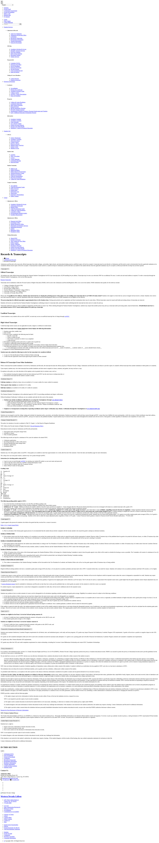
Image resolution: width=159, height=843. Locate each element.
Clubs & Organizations (17, 176)
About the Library (15, 141)
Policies (6, 826)
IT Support (7, 16)
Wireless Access (15, 148)
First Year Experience (16, 177)
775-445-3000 (7, 803)
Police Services (15, 188)
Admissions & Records (17, 206)
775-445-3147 (15, 779)
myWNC (13, 154)
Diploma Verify (8, 767)
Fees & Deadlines (15, 66)
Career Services (15, 78)
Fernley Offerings (15, 244)
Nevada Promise (15, 69)
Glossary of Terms (9, 814)
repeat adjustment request (8, 584)
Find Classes (7, 21)
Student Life (7, 131)
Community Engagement (10, 10)
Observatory (14, 193)
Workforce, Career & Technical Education (22, 128)
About (5, 197)
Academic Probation (6, 565)
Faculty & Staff (8, 833)
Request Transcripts (6, 280)
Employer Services (15, 80)
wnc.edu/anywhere (57, 400)
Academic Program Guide (17, 91)
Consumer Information (10, 838)
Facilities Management (16, 214)
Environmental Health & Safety (19, 213)
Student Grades (5, 449)
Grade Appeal (4, 519)
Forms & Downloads (16, 42)
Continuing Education (16, 103)
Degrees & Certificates (16, 90)
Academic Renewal (6, 590)
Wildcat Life (14, 168)
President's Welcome (16, 245)
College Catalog (15, 93)
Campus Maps (8, 817)
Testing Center (14, 147)
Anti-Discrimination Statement (12, 829)
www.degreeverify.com (93, 408)
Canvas (12, 157)
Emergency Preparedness (17, 194)
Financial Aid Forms (16, 67)
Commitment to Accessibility (11, 811)
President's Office (15, 231)
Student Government (16, 174)
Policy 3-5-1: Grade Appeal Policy (10, 525)
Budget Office (14, 207)
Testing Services (15, 56)
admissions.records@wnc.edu (10, 778)
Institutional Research (16, 227)
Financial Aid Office (16, 64)
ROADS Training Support (17, 109)
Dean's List (4, 611)
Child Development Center (18, 187)
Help (5, 822)
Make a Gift (7, 13)
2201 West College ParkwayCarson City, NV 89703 (11, 800)
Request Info (7, 15)
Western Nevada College (11, 796)
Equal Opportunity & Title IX (11, 827)
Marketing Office (15, 230)
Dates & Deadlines (15, 95)
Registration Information (17, 39)
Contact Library (15, 142)
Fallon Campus (15, 196)
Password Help (15, 162)
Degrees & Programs (9, 81)
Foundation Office (15, 222)
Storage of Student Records (8, 420)
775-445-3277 (6, 779)
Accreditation (14, 88)
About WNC (14, 238)
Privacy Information (6, 648)
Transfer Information (16, 41)
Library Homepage (16, 138)
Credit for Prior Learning (10, 766)
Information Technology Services (19, 225)
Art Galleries (14, 185)
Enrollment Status (5, 379)
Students (6, 7)
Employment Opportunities (11, 824)
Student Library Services (17, 145)
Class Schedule (15, 122)
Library (12, 228)
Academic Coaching (16, 120)
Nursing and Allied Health (17, 126)
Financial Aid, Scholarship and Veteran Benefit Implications (15, 629)
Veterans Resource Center (17, 173)
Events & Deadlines (9, 12)
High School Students (16, 53)
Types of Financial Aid (17, 70)
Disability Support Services (18, 50)
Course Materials (8, 22)
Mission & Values (8, 808)
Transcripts (4, 269)
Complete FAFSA (15, 63)
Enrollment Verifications (7, 391)
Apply (5, 19)
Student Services (8, 27)
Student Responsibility (6, 412)
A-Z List (6, 805)
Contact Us (7, 820)
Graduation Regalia (16, 160)
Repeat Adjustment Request (8, 572)
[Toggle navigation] (2, 751)
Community (7, 835)
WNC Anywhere (15, 156)
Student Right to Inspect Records (9, 720)
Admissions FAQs (9, 754)
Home (7, 258)
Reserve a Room (15, 144)
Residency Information (10, 763)
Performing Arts (15, 191)
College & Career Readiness (18, 102)
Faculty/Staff (7, 9)
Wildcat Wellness (15, 170)
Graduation (13, 36)
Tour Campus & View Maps (18, 241)
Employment (14, 190)
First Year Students (15, 52)
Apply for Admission (16, 33)
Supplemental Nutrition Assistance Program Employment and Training (29, 111)
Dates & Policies (15, 72)
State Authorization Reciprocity (12, 807)
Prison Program (15, 106)
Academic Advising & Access (18, 49)
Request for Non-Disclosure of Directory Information (14, 710)
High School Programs (17, 105)
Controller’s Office (15, 211)
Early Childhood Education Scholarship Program (23, 112)
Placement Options (15, 55)
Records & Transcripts (16, 38)
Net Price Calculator (9, 836)
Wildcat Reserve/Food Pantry (18, 171)
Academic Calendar (16, 119)
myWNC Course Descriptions (18, 94)
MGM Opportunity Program (18, 108)
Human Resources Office (17, 224)
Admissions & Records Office (18, 35)
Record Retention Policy (37, 426)
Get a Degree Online (16, 123)
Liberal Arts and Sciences (17, 125)
